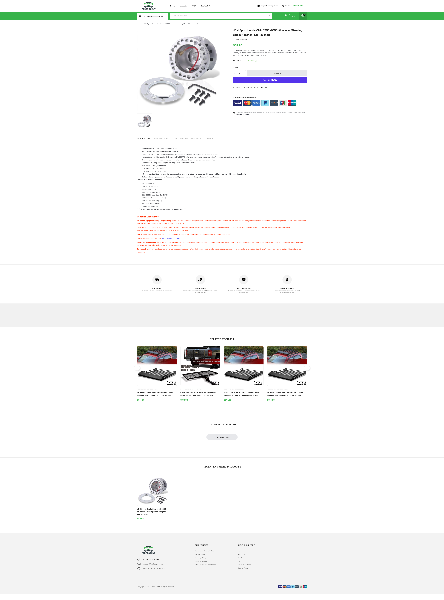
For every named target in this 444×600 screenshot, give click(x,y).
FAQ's (194, 6)
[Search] (269, 16)
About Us (241, 554)
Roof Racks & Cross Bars (147, 389)
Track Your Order (244, 565)
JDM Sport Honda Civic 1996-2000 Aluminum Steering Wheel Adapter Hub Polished (151, 512)
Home (172, 6)
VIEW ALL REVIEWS (241, 39)
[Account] (286, 16)
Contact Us (242, 558)
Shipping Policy (162, 138)
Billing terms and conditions (205, 565)
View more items (222, 437)
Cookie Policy (243, 568)
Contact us (206, 6)
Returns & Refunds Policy (189, 138)
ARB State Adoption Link (171, 238)
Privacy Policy (200, 554)
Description (143, 138)
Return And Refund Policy (204, 551)
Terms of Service (201, 561)
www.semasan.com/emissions (148, 230)
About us (183, 6)
